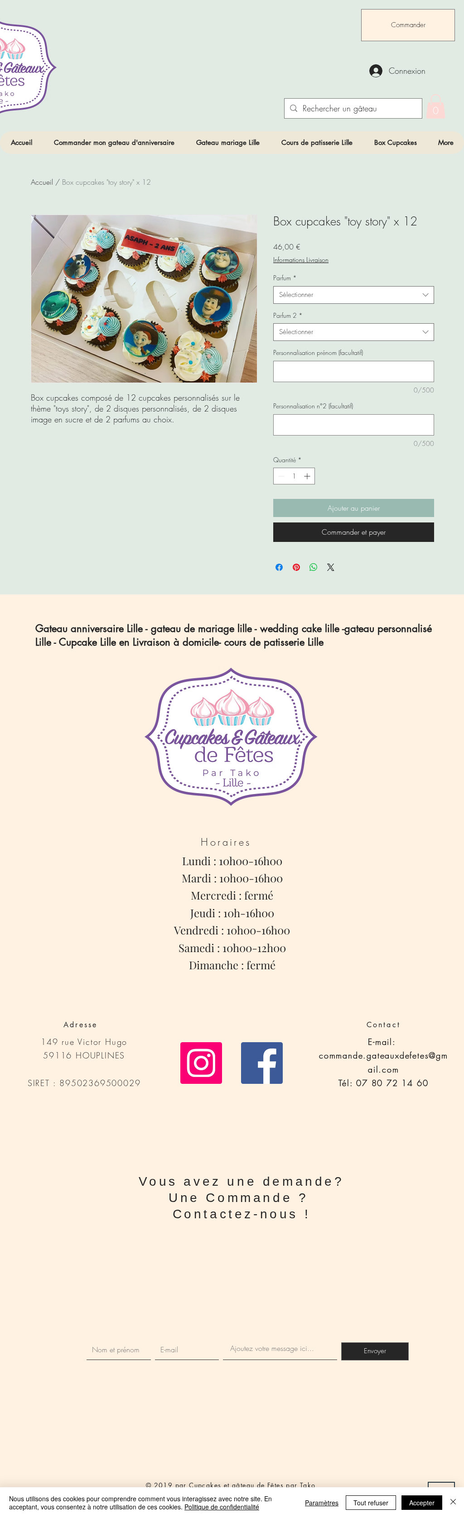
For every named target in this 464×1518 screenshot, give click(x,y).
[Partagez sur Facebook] (279, 567)
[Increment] (308, 476)
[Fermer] (453, 1502)
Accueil (42, 182)
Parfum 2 (288, 315)
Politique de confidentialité (221, 1506)
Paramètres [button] (321, 1502)
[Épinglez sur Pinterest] (296, 567)
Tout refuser (370, 1502)
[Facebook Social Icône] (262, 1063)
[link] (435, 106)
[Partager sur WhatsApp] (313, 567)
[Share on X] (330, 567)
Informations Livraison (301, 259)
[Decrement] (280, 476)
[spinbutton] (294, 476)
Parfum (285, 277)
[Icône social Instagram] (201, 1063)
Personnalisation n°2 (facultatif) (313, 406)
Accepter (422, 1502)
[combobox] (353, 295)
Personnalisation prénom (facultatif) (318, 352)
